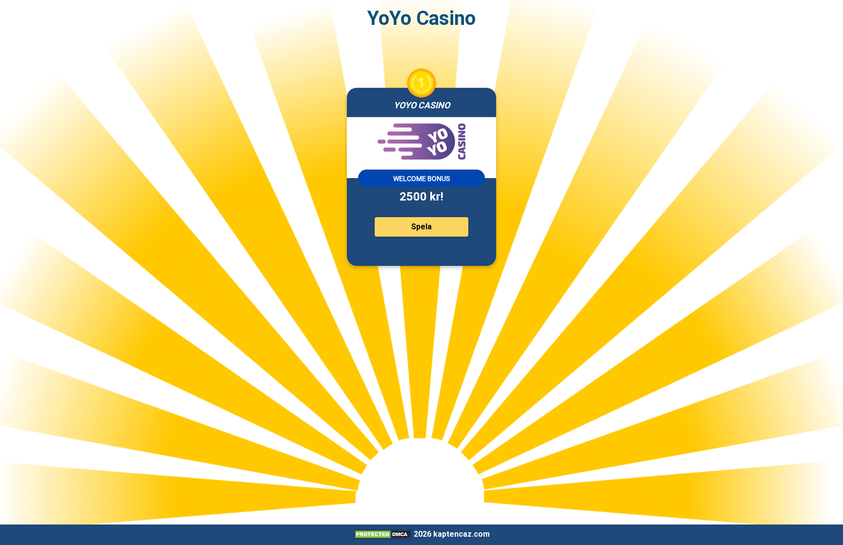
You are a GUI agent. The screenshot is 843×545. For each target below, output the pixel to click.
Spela (421, 226)
